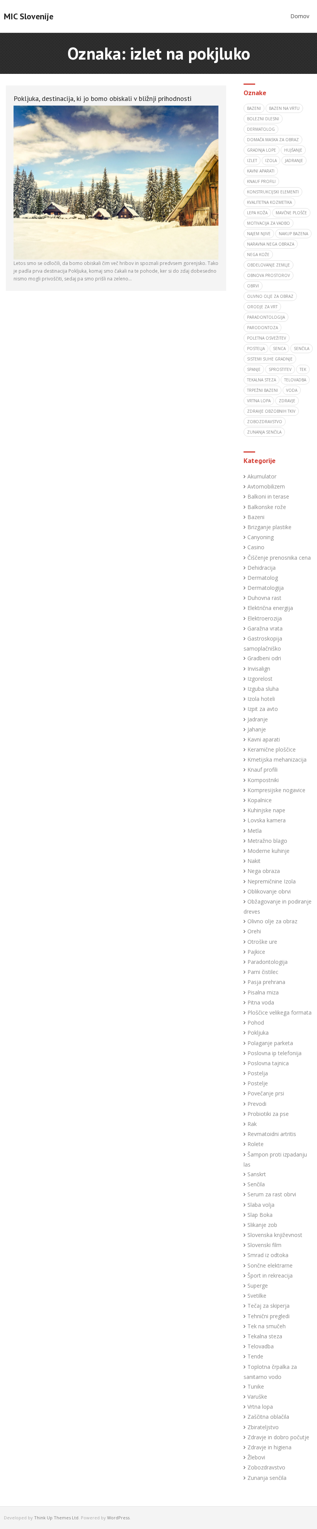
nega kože (258, 254)
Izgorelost (260, 678)
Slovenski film (264, 1245)
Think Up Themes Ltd (56, 1517)
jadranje (294, 160)
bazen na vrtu (284, 108)
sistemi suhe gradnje (270, 359)
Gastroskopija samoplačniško (263, 643)
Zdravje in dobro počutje (278, 1437)
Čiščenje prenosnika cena (279, 557)
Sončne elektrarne (270, 1265)
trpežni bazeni (262, 390)
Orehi (254, 931)
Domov (299, 16)
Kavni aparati (263, 739)
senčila (301, 348)
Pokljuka (258, 1032)
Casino (255, 547)
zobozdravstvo (264, 421)
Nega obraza (263, 871)
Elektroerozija (264, 618)
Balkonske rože (266, 507)
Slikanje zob (262, 1224)
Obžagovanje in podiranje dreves (278, 906)
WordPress (118, 1517)
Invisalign (258, 668)
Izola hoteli (261, 698)
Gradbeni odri (264, 658)
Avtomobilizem (266, 486)
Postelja (257, 1073)
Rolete (255, 1144)
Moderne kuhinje (268, 850)
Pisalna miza (263, 992)
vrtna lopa (259, 400)
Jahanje (256, 729)
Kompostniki (263, 780)
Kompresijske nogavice (276, 790)
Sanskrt (256, 1174)
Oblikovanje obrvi (269, 891)
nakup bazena (293, 233)
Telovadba (260, 1346)
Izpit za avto (262, 708)
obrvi (253, 286)
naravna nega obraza (270, 244)
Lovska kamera (266, 820)
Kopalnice (259, 800)
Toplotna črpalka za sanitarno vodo (270, 1371)
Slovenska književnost (274, 1235)
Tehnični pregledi (268, 1316)
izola (271, 160)
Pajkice (256, 951)
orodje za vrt (262, 306)
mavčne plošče (291, 212)
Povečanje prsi (265, 1093)
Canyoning (260, 537)
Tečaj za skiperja (268, 1305)
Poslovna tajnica (268, 1063)
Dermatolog (262, 577)
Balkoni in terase (268, 496)
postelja (256, 348)
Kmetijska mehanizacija (277, 759)
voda (291, 390)
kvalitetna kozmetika (269, 202)
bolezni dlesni (263, 118)
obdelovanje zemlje (268, 265)
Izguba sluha (263, 688)
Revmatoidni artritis (271, 1134)
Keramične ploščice (271, 749)
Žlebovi (256, 1457)
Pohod (255, 1022)
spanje (254, 369)
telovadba (295, 380)
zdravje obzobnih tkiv (271, 411)
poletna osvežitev (266, 338)
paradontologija (266, 317)
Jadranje (257, 719)
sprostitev (280, 369)
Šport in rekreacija (270, 1275)
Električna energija (270, 608)
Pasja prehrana (266, 982)
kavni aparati (260, 171)
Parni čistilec (262, 971)
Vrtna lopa (260, 1406)
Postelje (257, 1083)
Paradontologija (267, 961)
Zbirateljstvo (263, 1427)
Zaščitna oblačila (268, 1416)
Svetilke (256, 1295)
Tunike (255, 1386)
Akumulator (261, 476)
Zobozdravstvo (266, 1467)
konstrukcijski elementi (273, 192)
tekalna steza (261, 380)
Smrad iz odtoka (267, 1255)
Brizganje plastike (269, 527)
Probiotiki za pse (268, 1113)
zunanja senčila (264, 432)
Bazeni (255, 517)
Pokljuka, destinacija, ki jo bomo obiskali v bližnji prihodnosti (102, 98)
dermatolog (261, 129)
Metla (254, 830)
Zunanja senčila (266, 1477)
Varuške (257, 1396)
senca (279, 348)
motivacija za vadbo (268, 223)
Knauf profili (261, 181)
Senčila (256, 1184)
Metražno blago (267, 840)
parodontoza (262, 327)
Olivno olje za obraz (272, 921)
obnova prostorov (268, 275)
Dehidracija (261, 567)
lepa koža (257, 212)
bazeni (254, 108)
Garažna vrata (265, 628)
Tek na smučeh (266, 1326)
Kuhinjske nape (266, 810)
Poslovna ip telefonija (274, 1053)
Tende (255, 1356)
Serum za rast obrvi (271, 1194)
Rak (252, 1124)
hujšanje (293, 150)
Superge (257, 1285)
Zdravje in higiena (269, 1447)
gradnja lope (261, 150)
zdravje (287, 400)
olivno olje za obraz (270, 296)
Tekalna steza (264, 1336)
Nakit (254, 860)
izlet (252, 160)
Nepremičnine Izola (271, 881)
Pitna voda (260, 1002)
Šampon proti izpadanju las (275, 1159)
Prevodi (256, 1103)
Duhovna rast (264, 597)
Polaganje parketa (270, 1043)
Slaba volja (260, 1204)
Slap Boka (260, 1214)
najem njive (259, 233)
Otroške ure (262, 941)
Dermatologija (265, 587)
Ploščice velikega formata (279, 1012)
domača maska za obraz (273, 139)
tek (303, 369)
